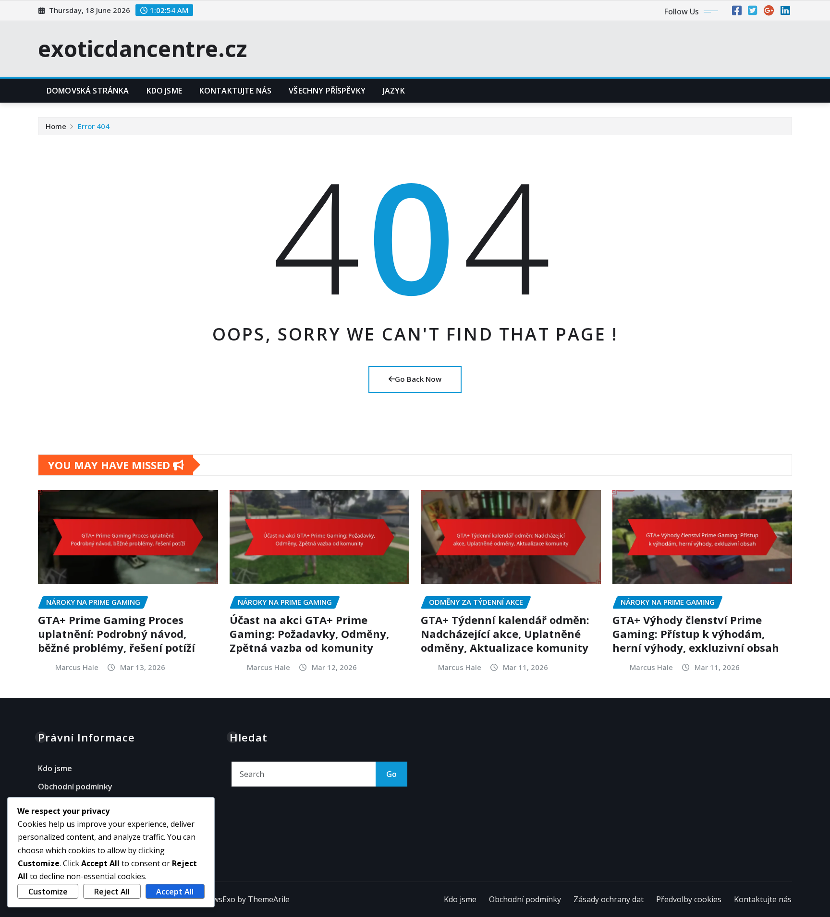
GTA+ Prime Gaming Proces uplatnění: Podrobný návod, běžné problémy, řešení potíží (116, 633)
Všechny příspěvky (327, 90)
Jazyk (394, 90)
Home (56, 126)
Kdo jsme (164, 90)
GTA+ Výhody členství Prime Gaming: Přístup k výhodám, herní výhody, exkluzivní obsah (695, 633)
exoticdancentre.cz (142, 48)
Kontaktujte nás (235, 90)
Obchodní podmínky (75, 786)
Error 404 (94, 126)
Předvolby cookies (688, 899)
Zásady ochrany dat (609, 899)
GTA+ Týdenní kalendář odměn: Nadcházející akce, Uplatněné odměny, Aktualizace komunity (505, 633)
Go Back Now (418, 379)
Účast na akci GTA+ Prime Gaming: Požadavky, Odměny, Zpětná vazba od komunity (309, 633)
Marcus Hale (76, 667)
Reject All (112, 891)
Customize (48, 891)
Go (391, 774)
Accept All (175, 891)
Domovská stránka (88, 90)
